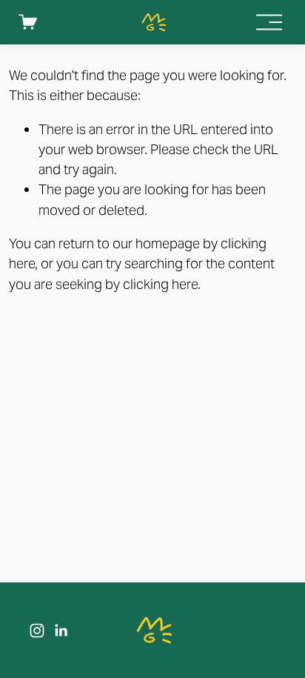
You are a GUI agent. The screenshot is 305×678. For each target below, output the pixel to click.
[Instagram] (37, 630)
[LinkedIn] (60, 630)
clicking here (160, 284)
